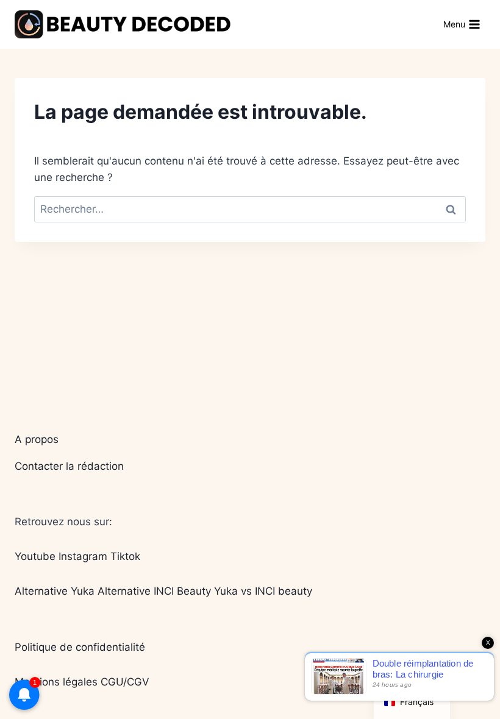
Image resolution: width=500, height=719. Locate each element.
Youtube (35, 556)
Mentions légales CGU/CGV (82, 682)
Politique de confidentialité (80, 647)
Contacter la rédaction (69, 466)
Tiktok (125, 556)
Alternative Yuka (55, 591)
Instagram (83, 556)
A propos (37, 439)
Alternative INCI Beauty (154, 591)
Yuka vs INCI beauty (263, 591)
